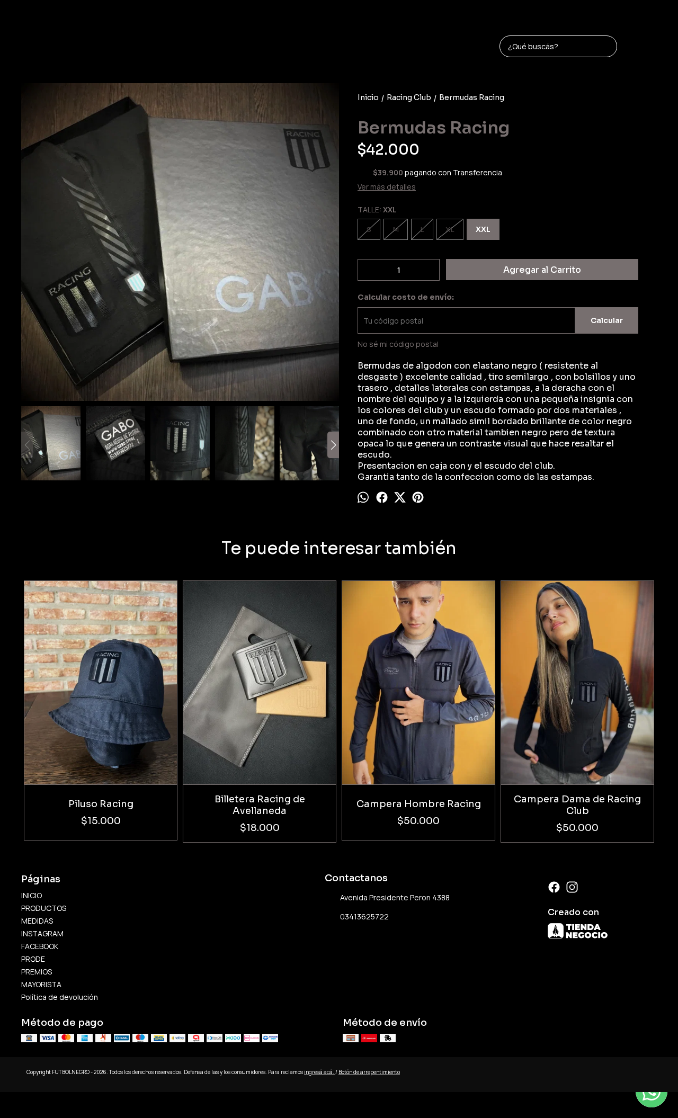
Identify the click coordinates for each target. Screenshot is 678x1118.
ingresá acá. (319, 1072)
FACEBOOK (39, 946)
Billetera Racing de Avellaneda (260, 805)
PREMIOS (36, 972)
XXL (483, 229)
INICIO (31, 895)
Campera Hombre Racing (418, 804)
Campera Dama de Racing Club (577, 805)
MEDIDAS (37, 921)
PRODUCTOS (43, 908)
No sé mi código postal (398, 344)
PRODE (33, 959)
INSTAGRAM (42, 933)
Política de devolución (59, 997)
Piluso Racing (100, 804)
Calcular (607, 320)
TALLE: (377, 209)
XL (449, 229)
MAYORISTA (41, 984)
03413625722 (364, 916)
